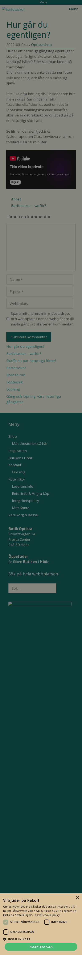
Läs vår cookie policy (47, 915)
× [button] (77, 897)
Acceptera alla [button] (41, 946)
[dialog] (41, 477)
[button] (41, 939)
